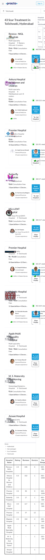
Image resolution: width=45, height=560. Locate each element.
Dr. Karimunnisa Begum (22, 193)
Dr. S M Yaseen (19, 230)
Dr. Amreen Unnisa (21, 430)
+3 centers (19, 45)
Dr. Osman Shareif (20, 360)
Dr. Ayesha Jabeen (20, 400)
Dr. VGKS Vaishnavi (21, 110)
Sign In (40, 3)
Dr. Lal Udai (18, 59)
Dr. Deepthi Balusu (21, 267)
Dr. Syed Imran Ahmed (22, 150)
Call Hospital (35, 357)
